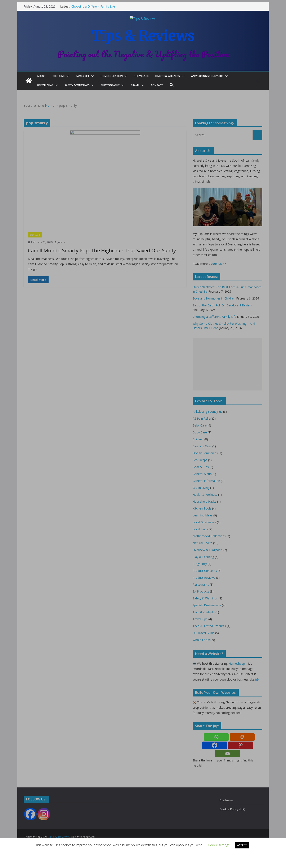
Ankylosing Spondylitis (207, 76)
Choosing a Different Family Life (93, 6)
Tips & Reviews (143, 35)
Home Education (112, 76)
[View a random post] (257, 81)
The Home (58, 76)
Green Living (45, 85)
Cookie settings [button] (218, 845)
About (41, 76)
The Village (141, 76)
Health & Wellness (167, 76)
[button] (67, 76)
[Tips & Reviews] (29, 81)
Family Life (82, 76)
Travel (135, 85)
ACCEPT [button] (242, 845)
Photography (110, 85)
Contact (157, 85)
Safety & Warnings (77, 85)
